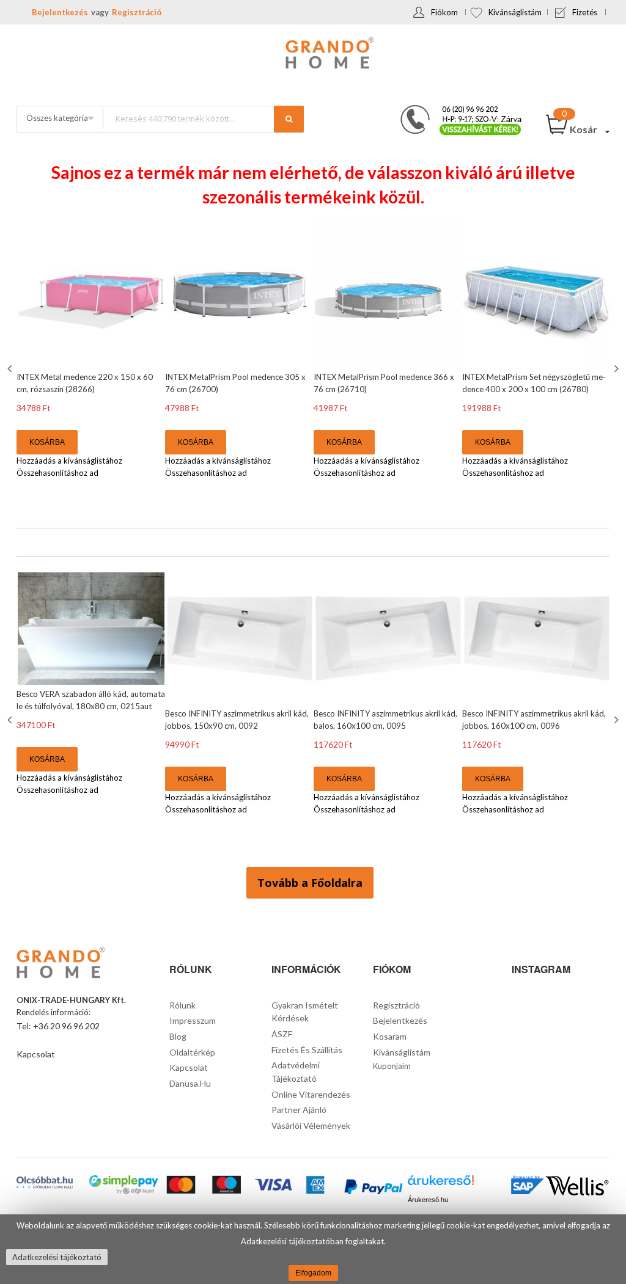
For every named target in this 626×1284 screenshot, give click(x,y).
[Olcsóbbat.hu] (45, 1182)
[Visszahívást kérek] (456, 109)
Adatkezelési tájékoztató (56, 1257)
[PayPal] (372, 1188)
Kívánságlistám (515, 12)
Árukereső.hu (428, 1199)
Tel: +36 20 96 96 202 (58, 1026)
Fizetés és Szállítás (306, 1050)
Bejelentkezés (60, 12)
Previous (11, 368)
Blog (177, 1036)
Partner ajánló (298, 1109)
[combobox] (203, 118)
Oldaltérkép (192, 1052)
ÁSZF (281, 1034)
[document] (313, 1249)
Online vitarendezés (310, 1094)
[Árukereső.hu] (440, 1184)
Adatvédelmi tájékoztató (295, 1072)
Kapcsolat (36, 1054)
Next (615, 368)
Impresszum (192, 1020)
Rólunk (182, 1005)
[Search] (289, 119)
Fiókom (444, 12)
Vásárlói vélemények (310, 1125)
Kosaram (390, 1036)
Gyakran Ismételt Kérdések (304, 1012)
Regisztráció (136, 12)
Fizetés (584, 12)
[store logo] (313, 54)
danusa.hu (190, 1083)
